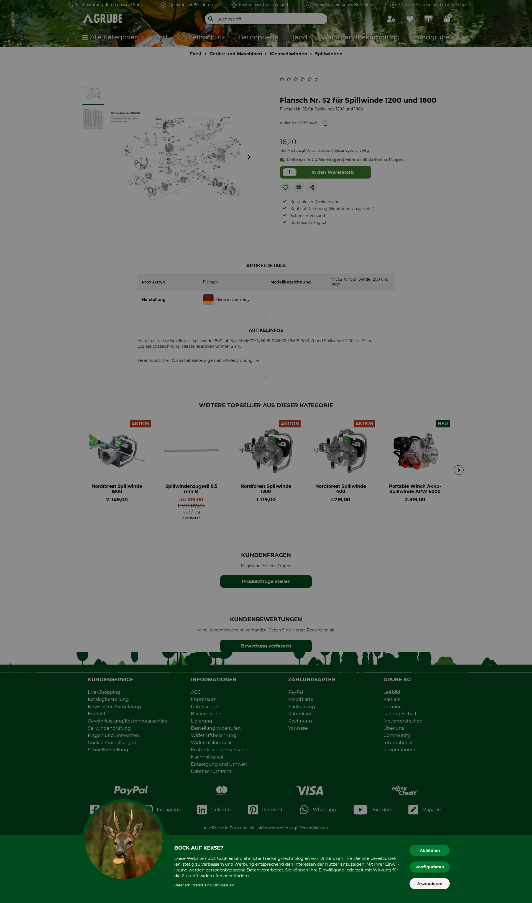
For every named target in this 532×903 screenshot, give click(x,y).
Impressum (224, 885)
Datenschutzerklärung (193, 885)
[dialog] (266, 451)
